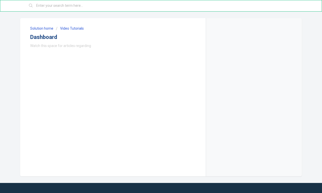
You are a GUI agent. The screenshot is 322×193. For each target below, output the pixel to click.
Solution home (42, 28)
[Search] (31, 6)
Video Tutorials (72, 28)
